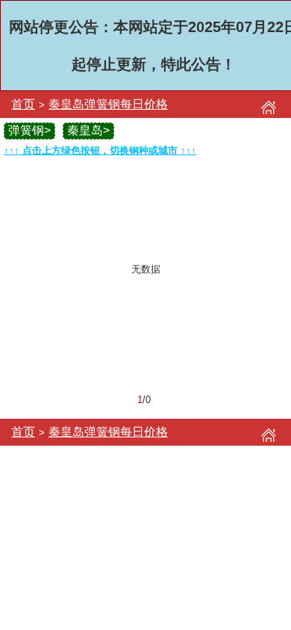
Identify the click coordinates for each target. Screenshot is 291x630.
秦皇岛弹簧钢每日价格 (108, 104)
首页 (23, 104)
